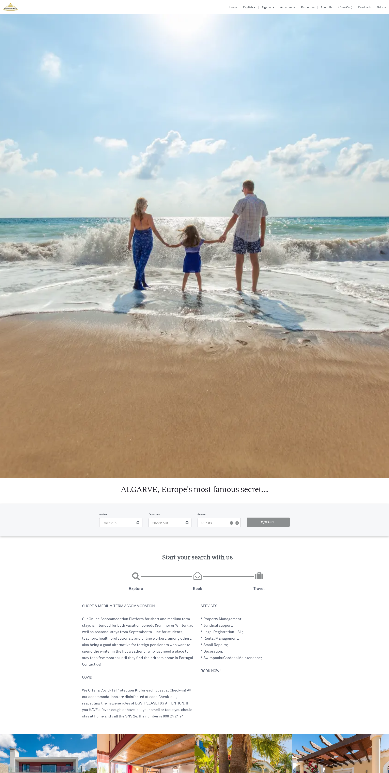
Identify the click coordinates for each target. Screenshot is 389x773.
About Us (326, 7)
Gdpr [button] (380, 7)
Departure (154, 515)
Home (233, 7)
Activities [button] (286, 7)
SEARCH (269, 522)
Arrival (103, 515)
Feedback (364, 7)
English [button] (248, 7)
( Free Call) (345, 7)
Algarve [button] (267, 7)
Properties (308, 7)
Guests (201, 515)
